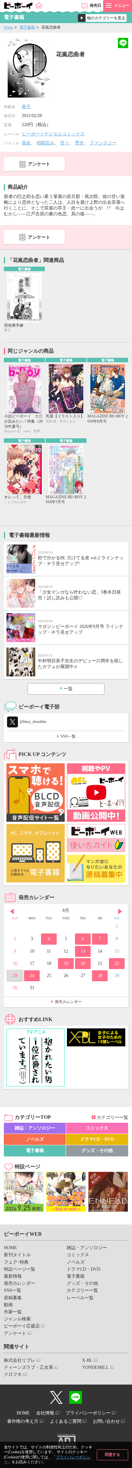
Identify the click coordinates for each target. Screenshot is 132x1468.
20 (83, 963)
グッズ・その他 (97, 1150)
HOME (10, 1247)
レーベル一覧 (80, 1297)
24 (32, 975)
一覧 (68, 688)
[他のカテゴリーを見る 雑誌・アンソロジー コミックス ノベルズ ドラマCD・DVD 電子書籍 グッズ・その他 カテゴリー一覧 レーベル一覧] (102, 18)
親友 (26, 143)
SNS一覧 (68, 736)
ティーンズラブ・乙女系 (28, 1367)
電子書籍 (27, 27)
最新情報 (13, 1276)
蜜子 (26, 106)
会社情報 (45, 1413)
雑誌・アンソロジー (35, 1128)
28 (100, 975)
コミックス (97, 1128)
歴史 (79, 143)
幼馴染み (45, 143)
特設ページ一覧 (19, 1269)
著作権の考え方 (22, 1421)
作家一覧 (13, 1311)
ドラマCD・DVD (97, 1139)
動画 (8, 1304)
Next (120, 911)
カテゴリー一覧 (112, 1117)
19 (66, 963)
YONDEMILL (95, 1367)
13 (83, 951)
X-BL (87, 1360)
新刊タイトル (17, 1254)
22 (117, 963)
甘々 (64, 143)
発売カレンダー (68, 1002)
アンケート (39, 164)
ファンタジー (103, 143)
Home (8, 27)
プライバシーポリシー (88, 1413)
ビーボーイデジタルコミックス (53, 134)
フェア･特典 (16, 1262)
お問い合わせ (106, 1421)
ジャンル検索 (17, 1319)
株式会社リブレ (19, 1360)
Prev (12, 911)
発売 (95, 5)
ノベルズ (35, 1139)
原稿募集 (13, 1297)
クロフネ (13, 1374)
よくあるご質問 (65, 1421)
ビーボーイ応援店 (22, 1326)
